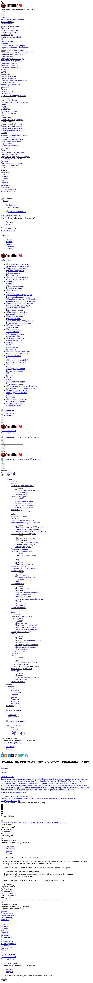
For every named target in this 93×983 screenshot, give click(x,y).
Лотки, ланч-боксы (40, 785)
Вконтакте (10, 222)
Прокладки (15, 801)
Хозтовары (20, 675)
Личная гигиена (22, 588)
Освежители (73, 785)
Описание (10, 847)
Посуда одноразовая (58, 788)
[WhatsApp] (19, 755)
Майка (76, 779)
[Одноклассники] (5, 755)
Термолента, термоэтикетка (27, 490)
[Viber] (16, 755)
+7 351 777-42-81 (9, 189)
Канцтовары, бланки (16, 783)
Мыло (65, 785)
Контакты (5, 933)
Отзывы (4, 928)
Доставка (9, 853)
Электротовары (22, 575)
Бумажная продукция (24, 501)
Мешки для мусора (55, 785)
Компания (15, 690)
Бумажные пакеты (53, 783)
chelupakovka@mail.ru (12, 216)
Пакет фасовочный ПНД (63, 779)
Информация (6, 937)
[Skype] (22, 755)
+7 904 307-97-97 (8, 191)
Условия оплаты (7, 941)
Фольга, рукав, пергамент (46, 790)
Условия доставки (8, 944)
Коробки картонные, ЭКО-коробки (30, 527)
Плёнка (19, 638)
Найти (4, 981)
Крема (74, 798)
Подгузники (6, 801)
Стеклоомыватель (18, 792)
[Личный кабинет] (2, 440)
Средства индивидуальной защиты (21, 790)
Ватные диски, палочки (46, 798)
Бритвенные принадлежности (24, 798)
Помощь (4, 950)
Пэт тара (70, 788)
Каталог (14, 483)
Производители (7, 913)
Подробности (6, 831)
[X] (12, 755)
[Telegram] (26, 755)
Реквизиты (5, 935)
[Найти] (3, 14)
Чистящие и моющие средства (28, 538)
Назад (15, 481)
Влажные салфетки (64, 798)
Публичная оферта (8, 954)
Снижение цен (7, 917)
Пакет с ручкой (22, 623)
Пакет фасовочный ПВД (33, 788)
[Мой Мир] (9, 755)
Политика (5, 946)
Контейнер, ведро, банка (26, 555)
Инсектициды (47, 779)
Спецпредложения (8, 915)
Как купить (10, 849)
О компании (6, 924)
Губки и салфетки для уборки (28, 781)
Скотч (18, 660)
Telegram (9, 224)
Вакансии (5, 931)
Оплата (9, 851)
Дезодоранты (6, 798)
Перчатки (12, 781)
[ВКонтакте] (2, 755)
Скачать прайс (7, 948)
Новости (4, 926)
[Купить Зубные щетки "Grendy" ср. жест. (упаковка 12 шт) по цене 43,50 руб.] (34, 822)
